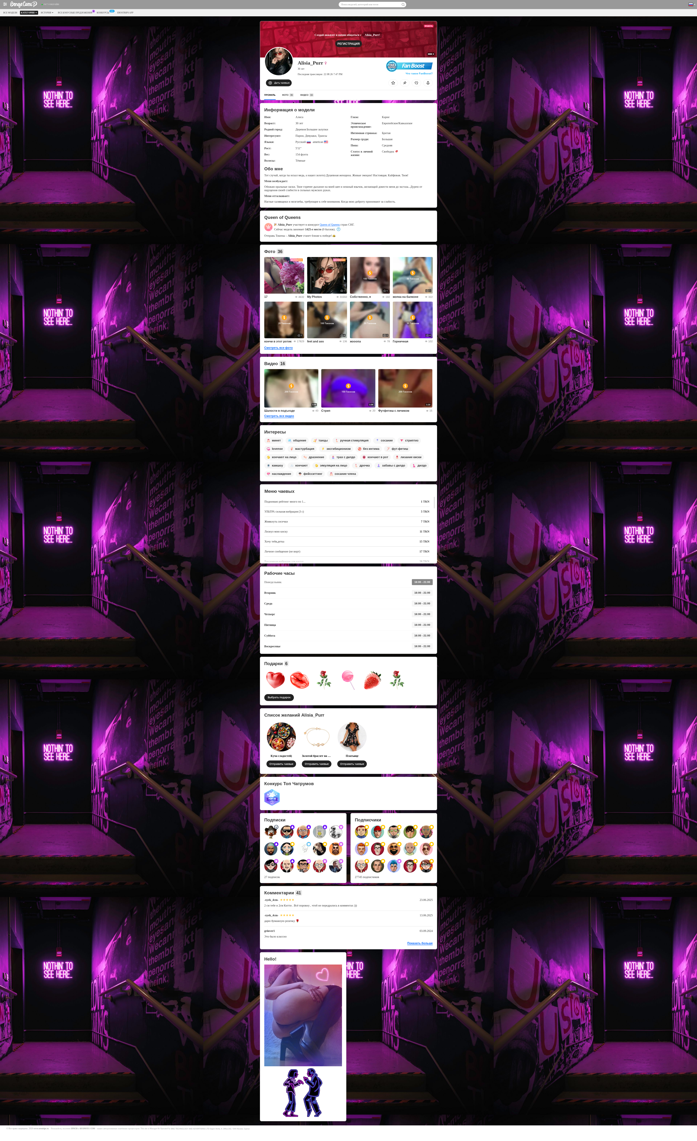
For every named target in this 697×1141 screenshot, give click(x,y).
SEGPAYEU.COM (87, 1129)
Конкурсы (103, 12)
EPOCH (74, 1129)
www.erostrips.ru (41, 1128)
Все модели (10, 12)
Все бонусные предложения (75, 12)
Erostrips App (125, 12)
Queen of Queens (330, 224)
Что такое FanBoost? (419, 73)
